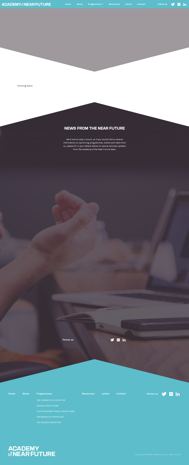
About (80, 4)
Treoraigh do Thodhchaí (50, 416)
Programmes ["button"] (95, 4)
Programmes (44, 393)
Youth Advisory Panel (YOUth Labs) (56, 411)
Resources (114, 4)
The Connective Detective (51, 400)
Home (68, 4)
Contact (141, 4)
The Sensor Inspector (49, 422)
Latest (128, 4)
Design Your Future (48, 405)
